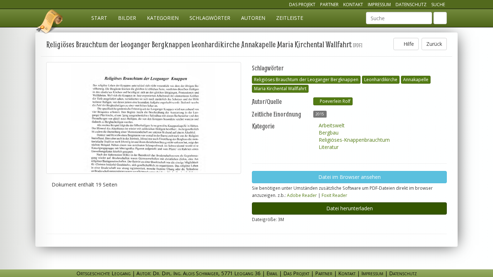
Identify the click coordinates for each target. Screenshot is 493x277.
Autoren (253, 17)
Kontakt (353, 4)
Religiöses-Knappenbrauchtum (353, 139)
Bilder (127, 17)
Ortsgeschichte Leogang (49, 23)
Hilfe (408, 43)
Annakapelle (415, 79)
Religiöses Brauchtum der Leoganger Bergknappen (306, 79)
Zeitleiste (289, 17)
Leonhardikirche (380, 79)
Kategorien (163, 17)
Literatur (328, 147)
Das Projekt (302, 4)
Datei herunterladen (349, 208)
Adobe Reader (302, 195)
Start (99, 17)
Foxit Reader (334, 195)
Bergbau (328, 132)
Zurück (434, 43)
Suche (438, 4)
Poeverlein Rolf (334, 101)
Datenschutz (411, 4)
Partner (329, 4)
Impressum (379, 4)
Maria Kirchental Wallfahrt (280, 88)
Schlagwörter (209, 17)
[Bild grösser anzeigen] (143, 118)
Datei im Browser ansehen (349, 176)
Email (272, 273)
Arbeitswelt (331, 125)
